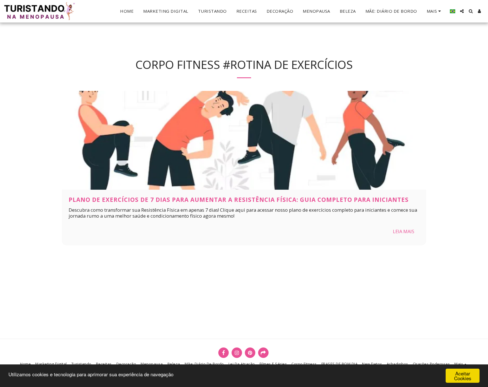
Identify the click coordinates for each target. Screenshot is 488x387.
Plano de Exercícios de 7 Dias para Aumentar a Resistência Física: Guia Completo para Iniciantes (239, 200)
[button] (462, 11)
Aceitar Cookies (462, 376)
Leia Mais (403, 231)
